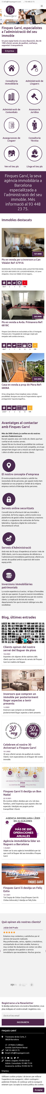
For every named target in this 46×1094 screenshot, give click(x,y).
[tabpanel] (23, 32)
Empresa (9, 51)
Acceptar (39, 1090)
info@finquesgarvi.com (12, 2)
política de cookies (36, 1085)
